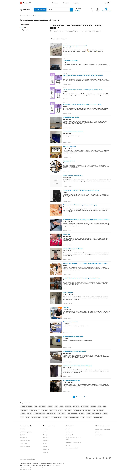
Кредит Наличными (25, 446)
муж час (105, 413)
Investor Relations (99, 435)
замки (51, 410)
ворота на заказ (51, 413)
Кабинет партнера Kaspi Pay (73, 448)
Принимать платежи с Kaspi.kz (73, 442)
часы (56, 406)
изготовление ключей (39, 413)
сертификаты (46, 417)
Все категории (41, 9)
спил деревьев (77, 410)
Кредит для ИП (23, 443)
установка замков (72, 413)
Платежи (45, 434)
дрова (61, 406)
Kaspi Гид (45, 452)
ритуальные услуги (56, 417)
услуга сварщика (98, 417)
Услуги (24, 27)
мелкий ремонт (61, 413)
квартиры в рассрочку (26, 406)
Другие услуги (26, 30)
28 (84, 396)
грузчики (50, 406)
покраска (81, 413)
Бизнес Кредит (69, 432)
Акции (44, 443)
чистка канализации (98, 410)
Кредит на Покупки (25, 440)
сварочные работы (34, 410)
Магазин (45, 429)
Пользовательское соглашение (102, 429)
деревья (23, 413)
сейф (104, 406)
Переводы (45, 440)
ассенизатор (42, 406)
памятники (68, 406)
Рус (109, 3)
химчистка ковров (73, 417)
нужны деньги (58, 410)
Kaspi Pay (68, 429)
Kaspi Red (22, 434)
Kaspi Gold (22, 429)
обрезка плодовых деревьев (93, 413)
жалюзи (29, 413)
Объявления (26, 9)
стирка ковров (87, 410)
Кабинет (98, 10)
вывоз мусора (84, 406)
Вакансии (97, 432)
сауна (99, 406)
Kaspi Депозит (23, 437)
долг (36, 406)
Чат (92, 10)
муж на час (76, 406)
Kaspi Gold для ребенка (25, 432)
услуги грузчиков (36, 417)
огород (82, 417)
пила (22, 417)
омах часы (44, 410)
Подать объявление (106, 10)
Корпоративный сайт (25, 469)
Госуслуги (45, 446)
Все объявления (24, 24)
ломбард (89, 417)
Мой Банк (45, 437)
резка (65, 417)
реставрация (68, 410)
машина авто (24, 410)
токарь (27, 417)
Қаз (106, 3)
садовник (93, 406)
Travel (44, 432)
